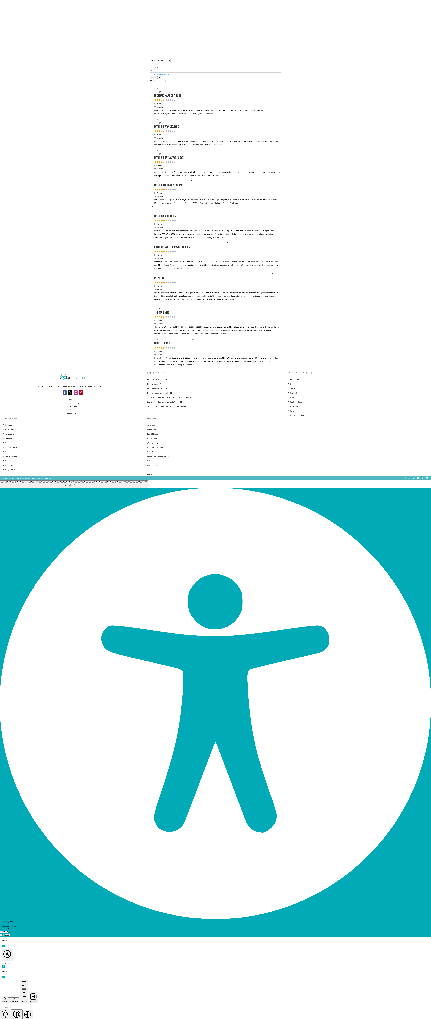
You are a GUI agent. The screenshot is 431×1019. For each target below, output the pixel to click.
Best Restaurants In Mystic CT (159, 393)
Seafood (293, 393)
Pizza (292, 397)
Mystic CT (47, 478)
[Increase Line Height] (3, 966)
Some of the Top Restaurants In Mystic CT (164, 402)
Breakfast (294, 406)
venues (150, 470)
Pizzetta (159, 278)
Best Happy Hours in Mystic (158, 388)
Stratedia (18, 478)
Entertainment (153, 461)
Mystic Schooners (165, 216)
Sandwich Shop (296, 402)
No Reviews (158, 103)
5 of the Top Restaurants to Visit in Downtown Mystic (169, 397)
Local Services (73, 403)
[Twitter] (70, 392)
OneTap (13, 926)
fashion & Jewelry (154, 465)
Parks (7, 452)
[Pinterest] (81, 392)
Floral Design (152, 452)
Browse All (9, 425)
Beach (7, 443)
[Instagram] (76, 392)
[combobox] (74, 484)
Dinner (292, 384)
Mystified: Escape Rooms (168, 185)
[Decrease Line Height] (3, 977)
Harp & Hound (162, 343)
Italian (292, 411)
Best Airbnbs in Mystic (156, 384)
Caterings (151, 425)
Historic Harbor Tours (167, 96)
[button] (149, 485)
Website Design (8, 478)
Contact (73, 410)
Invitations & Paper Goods (158, 456)
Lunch (292, 388)
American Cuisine (297, 415)
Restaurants (295, 379)
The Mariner (161, 312)
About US (73, 400)
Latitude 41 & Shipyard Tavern (172, 247)
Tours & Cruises (11, 447)
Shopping (8, 438)
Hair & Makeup (153, 438)
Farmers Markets (12, 456)
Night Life (9, 465)
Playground (9, 434)
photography (152, 443)
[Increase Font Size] (3, 935)
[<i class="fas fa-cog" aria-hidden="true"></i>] (159, 77)
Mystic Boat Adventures (169, 158)
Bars (6, 461)
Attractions (9, 429)
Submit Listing (73, 413)
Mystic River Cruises (166, 127)
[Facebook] (65, 392)
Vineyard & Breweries (13, 470)
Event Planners (153, 434)
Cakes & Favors (153, 429)
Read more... (210, 113)
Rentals (150, 474)
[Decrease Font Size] (3, 946)
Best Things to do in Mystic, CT (160, 379)
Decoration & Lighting (156, 447)
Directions (73, 406)
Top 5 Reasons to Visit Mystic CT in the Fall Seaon (167, 406)
